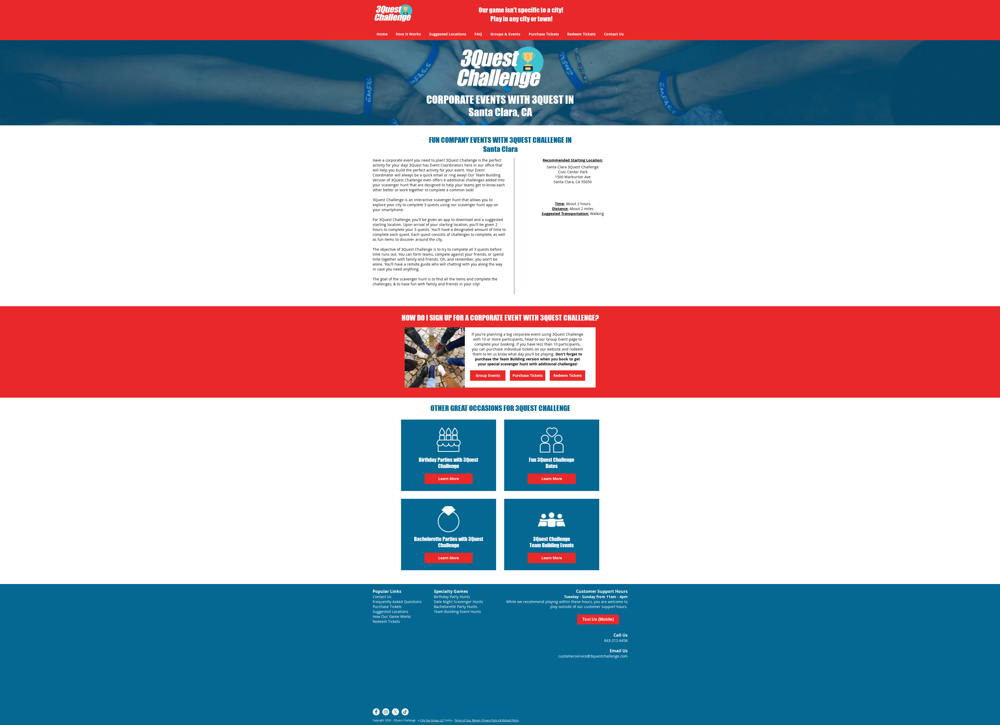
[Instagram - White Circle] (385, 711)
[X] (395, 711)
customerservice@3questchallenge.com (593, 656)
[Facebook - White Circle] (376, 711)
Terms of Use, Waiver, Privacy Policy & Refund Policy (486, 720)
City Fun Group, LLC (432, 720)
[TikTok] (405, 711)
